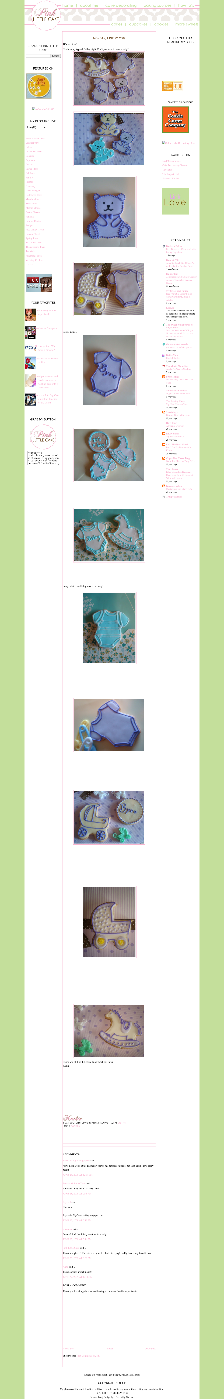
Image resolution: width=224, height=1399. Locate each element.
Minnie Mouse (33, 207)
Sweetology (172, 412)
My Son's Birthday (175, 436)
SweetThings (173, 376)
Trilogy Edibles (174, 496)
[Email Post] (112, 1123)
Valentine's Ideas (34, 255)
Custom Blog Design (100, 1397)
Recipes (29, 225)
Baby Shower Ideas (35, 138)
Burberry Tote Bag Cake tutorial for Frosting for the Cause (47, 398)
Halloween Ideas (34, 194)
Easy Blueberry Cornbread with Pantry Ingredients (181, 250)
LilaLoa (170, 307)
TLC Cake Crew (34, 242)
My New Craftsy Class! (177, 404)
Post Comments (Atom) (88, 1355)
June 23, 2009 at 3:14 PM (77, 1239)
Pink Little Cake (71, 1247)
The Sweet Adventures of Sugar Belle (179, 326)
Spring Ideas (32, 238)
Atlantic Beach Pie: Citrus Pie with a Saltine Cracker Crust (180, 264)
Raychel (67, 1202)
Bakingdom (172, 274)
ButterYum (172, 355)
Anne (65, 1266)
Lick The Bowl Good (177, 444)
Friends (29, 181)
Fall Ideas (31, 173)
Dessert (29, 164)
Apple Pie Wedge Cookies (178, 368)
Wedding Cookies (34, 260)
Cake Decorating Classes (174, 165)
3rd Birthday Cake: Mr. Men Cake (179, 381)
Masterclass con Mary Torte (179, 488)
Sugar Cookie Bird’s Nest (178, 393)
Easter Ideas (32, 168)
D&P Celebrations (171, 161)
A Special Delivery (175, 425)
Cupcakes (30, 160)
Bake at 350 (172, 260)
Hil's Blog (171, 423)
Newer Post (68, 1348)
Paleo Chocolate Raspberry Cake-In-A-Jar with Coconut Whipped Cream (179, 474)
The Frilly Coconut (124, 1397)
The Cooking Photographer (76, 1160)
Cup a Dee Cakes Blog (178, 458)
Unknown (67, 1229)
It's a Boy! (70, 44)
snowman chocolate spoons (179, 347)
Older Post (150, 1348)
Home (110, 1348)
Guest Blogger (33, 190)
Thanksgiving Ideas (35, 246)
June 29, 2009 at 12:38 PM (78, 1277)
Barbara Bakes (174, 246)
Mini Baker (172, 469)
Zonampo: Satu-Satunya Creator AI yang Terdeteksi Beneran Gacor (181, 279)
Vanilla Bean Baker (176, 390)
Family (29, 177)
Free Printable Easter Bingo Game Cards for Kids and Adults (179, 296)
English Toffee (173, 358)
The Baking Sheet (175, 401)
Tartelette (167, 169)
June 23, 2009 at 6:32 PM (77, 1258)
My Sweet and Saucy (177, 291)
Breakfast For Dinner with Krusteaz (178, 449)
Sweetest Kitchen (171, 178)
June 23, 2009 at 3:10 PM (77, 1220)
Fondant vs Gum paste (46, 328)
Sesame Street (33, 234)
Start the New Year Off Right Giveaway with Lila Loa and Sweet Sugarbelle (180, 333)
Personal (30, 216)
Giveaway (31, 186)
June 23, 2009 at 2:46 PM (77, 1193)
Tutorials (30, 251)
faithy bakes (172, 433)
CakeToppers (32, 142)
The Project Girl (170, 174)
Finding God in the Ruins (178, 414)
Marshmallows (33, 199)
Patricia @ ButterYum (74, 1183)
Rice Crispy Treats (35, 229)
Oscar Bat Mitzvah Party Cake (180, 461)
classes (29, 264)
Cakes (29, 147)
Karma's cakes (174, 486)
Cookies (30, 155)
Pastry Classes (33, 212)
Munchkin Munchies (177, 366)
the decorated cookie (177, 344)
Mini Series (31, 203)
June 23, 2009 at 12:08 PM (78, 1174)
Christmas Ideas (34, 151)
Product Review (33, 221)
